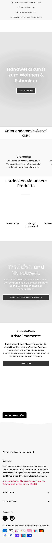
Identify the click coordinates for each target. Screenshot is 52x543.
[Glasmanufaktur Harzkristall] (7, 26)
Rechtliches (8, 492)
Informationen (10, 501)
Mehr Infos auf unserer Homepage (26, 297)
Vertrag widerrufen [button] (14, 415)
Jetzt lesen (26, 363)
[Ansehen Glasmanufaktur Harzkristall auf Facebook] (5, 518)
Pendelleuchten (36, 17)
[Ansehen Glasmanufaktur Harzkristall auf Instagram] (12, 518)
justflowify (45, 526)
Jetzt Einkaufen (26, 90)
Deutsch (6, 512)
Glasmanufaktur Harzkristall (18, 452)
